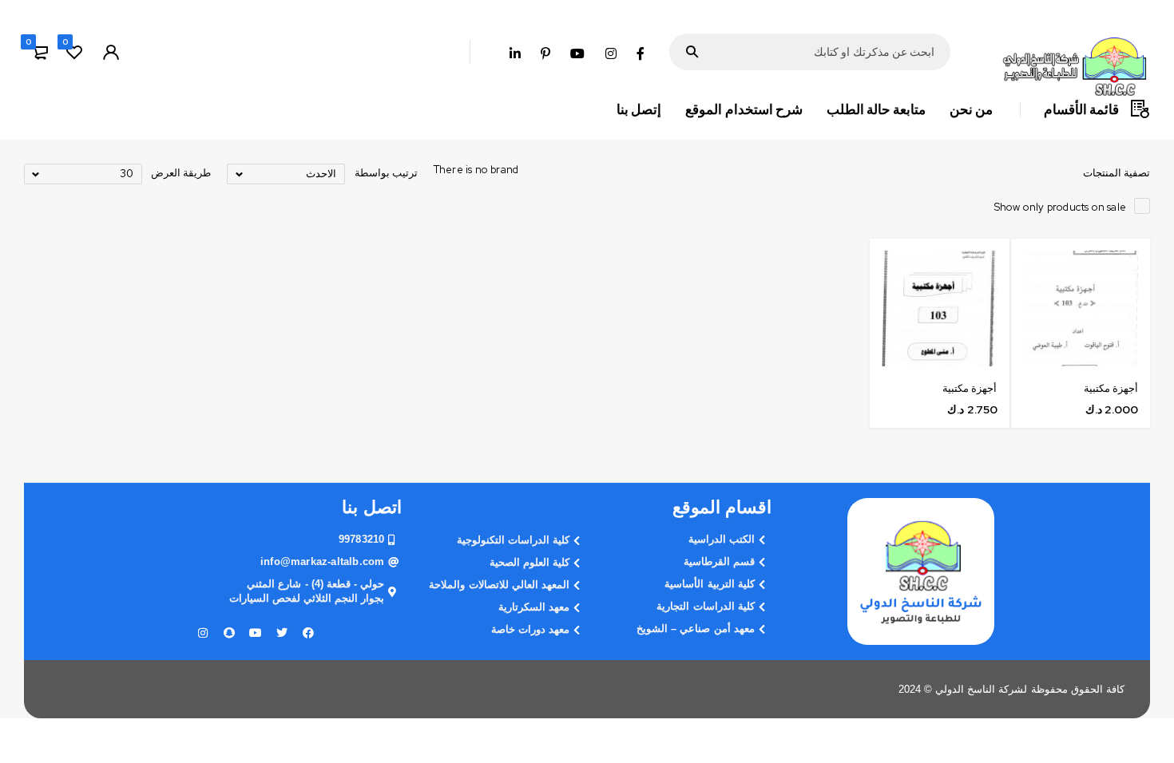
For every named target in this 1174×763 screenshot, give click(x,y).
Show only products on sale (1060, 207)
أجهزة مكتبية (1111, 388)
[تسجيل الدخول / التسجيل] (111, 52)
